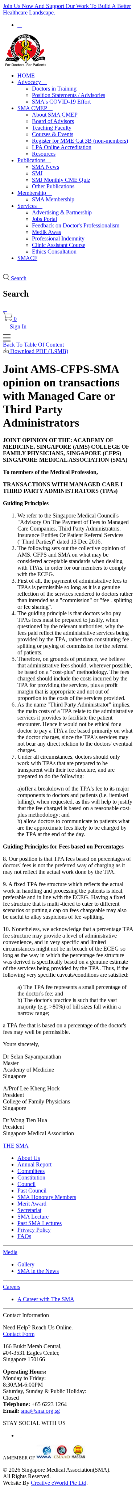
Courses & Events (52, 134)
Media (10, 1252)
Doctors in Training (54, 88)
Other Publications (53, 186)
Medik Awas (46, 232)
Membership (34, 193)
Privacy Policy (34, 1230)
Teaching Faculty (51, 128)
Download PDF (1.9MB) (38, 351)
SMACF (27, 258)
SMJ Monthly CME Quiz (61, 180)
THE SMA (16, 1146)
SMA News (45, 167)
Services (29, 206)
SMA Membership (53, 199)
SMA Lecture (33, 1217)
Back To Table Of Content (33, 344)
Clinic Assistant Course (58, 245)
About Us (28, 1158)
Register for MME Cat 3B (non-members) (80, 141)
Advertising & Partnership (62, 212)
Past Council (31, 1190)
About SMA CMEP (55, 115)
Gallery (25, 1264)
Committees (31, 1171)
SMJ (37, 173)
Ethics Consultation (54, 251)
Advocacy (32, 82)
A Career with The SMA (45, 1299)
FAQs (24, 1236)
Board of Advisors (53, 121)
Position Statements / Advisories (68, 95)
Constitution (31, 1177)
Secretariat (29, 1210)
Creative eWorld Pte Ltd (58, 1483)
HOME (26, 75)
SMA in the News (38, 1271)
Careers (11, 1287)
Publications (34, 160)
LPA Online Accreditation (61, 147)
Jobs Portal (44, 219)
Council (26, 1184)
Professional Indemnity (58, 238)
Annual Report (34, 1164)
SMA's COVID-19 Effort (61, 102)
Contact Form (18, 1334)
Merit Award (31, 1203)
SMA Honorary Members (46, 1197)
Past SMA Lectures (39, 1223)
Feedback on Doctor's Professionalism (75, 225)
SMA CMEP (35, 108)
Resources (43, 154)
